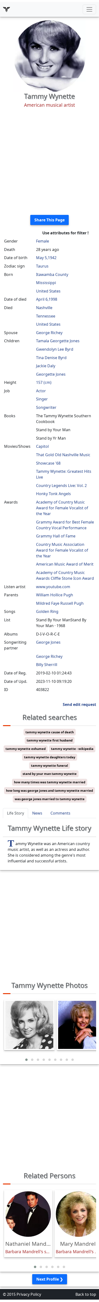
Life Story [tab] (15, 813)
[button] (26, 1059)
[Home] (6, 9)
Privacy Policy (29, 1294)
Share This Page (49, 220)
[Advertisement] (49, 161)
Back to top (85, 1294)
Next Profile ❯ (49, 1279)
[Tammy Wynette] (49, 55)
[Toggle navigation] (89, 9)
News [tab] (37, 813)
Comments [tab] (60, 813)
